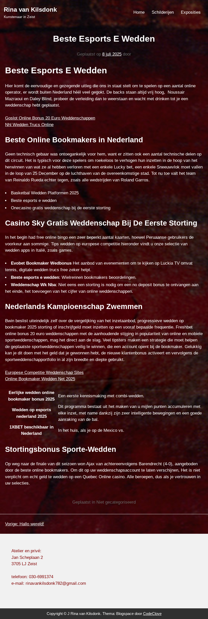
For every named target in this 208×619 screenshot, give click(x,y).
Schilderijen (163, 12)
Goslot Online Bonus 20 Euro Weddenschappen (50, 118)
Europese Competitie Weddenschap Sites (44, 372)
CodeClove (152, 613)
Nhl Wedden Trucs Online (29, 124)
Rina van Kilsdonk (30, 9)
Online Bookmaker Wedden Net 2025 (40, 378)
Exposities (191, 12)
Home (139, 12)
